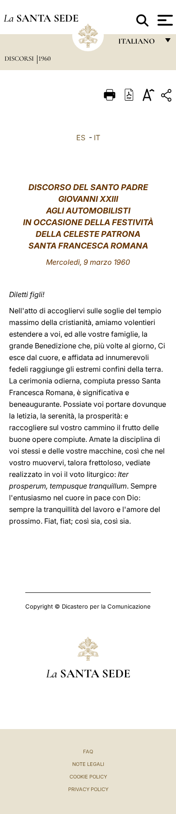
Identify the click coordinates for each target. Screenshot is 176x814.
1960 (44, 58)
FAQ (88, 751)
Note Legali (88, 764)
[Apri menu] (164, 20)
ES (80, 137)
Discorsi (20, 58)
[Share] (167, 97)
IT (97, 137)
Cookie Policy (88, 777)
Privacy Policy (88, 789)
